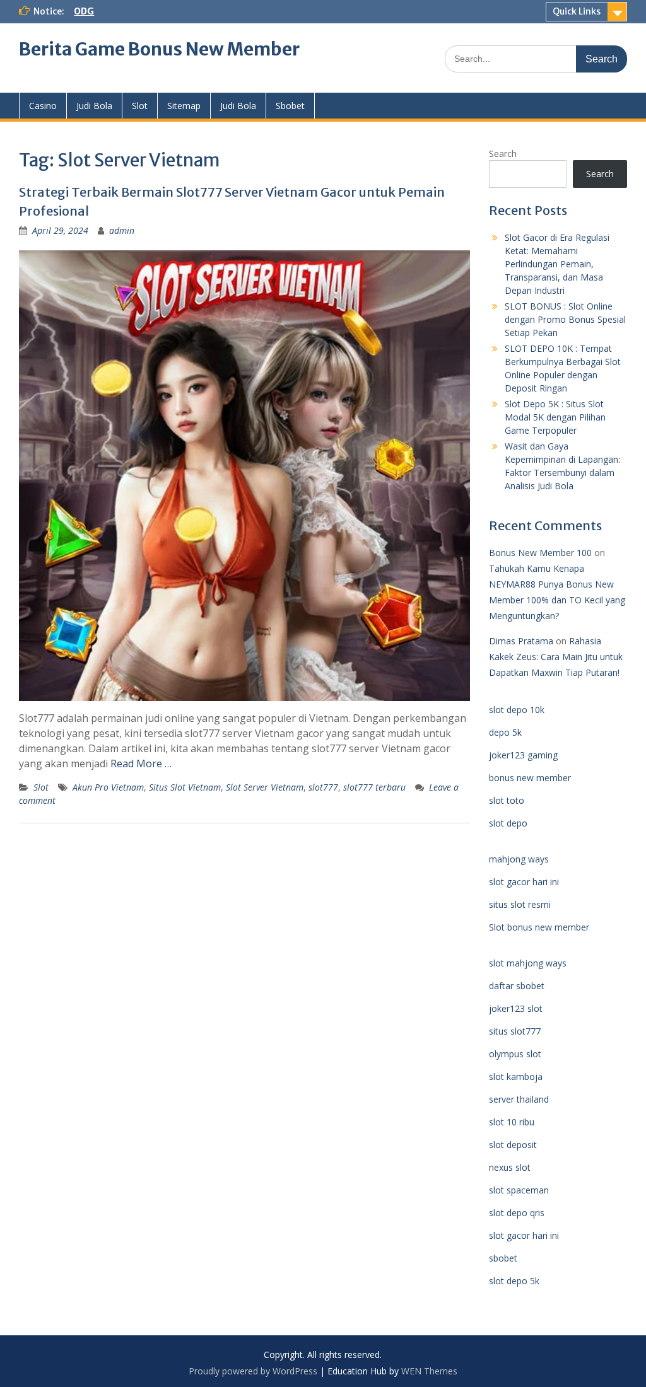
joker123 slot (516, 1008)
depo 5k (505, 732)
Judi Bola (94, 106)
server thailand (519, 1099)
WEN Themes (429, 1371)
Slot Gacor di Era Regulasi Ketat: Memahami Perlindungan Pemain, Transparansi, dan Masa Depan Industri (557, 263)
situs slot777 (515, 1031)
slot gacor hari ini (524, 882)
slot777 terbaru (374, 787)
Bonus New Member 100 (540, 553)
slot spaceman (519, 1190)
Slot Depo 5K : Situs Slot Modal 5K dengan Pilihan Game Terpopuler (555, 417)
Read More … (141, 763)
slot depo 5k (514, 1281)
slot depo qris (516, 1213)
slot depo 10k (516, 710)
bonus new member (530, 778)
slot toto (506, 800)
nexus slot (510, 1167)
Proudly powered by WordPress (253, 1371)
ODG (84, 11)
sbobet (503, 1258)
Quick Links (577, 11)
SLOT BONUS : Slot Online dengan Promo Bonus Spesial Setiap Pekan (565, 319)
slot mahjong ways (528, 963)
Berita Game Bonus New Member (159, 49)
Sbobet (290, 106)
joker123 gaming (523, 755)
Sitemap (184, 106)
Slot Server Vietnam (264, 787)
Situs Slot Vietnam (185, 787)
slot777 (323, 787)
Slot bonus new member (539, 927)
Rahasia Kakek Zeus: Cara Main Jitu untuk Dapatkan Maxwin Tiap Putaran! (556, 656)
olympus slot (515, 1054)
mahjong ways (519, 859)
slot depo (508, 823)
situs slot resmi (520, 904)
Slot (140, 106)
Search (503, 154)
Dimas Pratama (521, 641)
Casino (43, 106)
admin (121, 230)
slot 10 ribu (511, 1122)
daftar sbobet (516, 986)
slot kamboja (516, 1076)
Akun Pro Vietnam (108, 787)
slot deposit (513, 1145)
